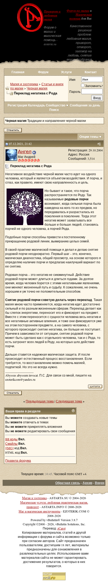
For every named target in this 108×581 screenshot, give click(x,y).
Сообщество (55, 105)
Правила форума (18, 460)
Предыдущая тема (40, 401)
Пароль (74, 91)
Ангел (24, 151)
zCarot (61, 528)
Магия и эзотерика (24, 84)
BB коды (11, 439)
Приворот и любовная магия (52, 15)
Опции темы (88, 136)
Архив (87, 483)
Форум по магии (78, 11)
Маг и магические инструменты (39, 511)
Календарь (36, 105)
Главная (18, 72)
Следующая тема (69, 401)
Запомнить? (94, 86)
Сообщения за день (85, 105)
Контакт (91, 72)
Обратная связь (67, 483)
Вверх (100, 483)
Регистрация (17, 105)
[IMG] (9, 448)
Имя (72, 79)
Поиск (54, 109)
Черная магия (37, 88)
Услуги (66, 72)
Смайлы (11, 443)
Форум (43, 72)
